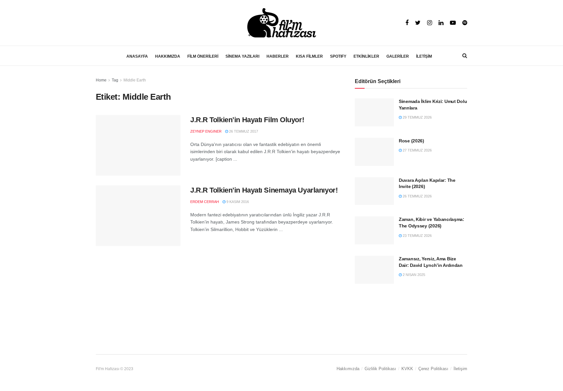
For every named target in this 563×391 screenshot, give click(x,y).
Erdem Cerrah (204, 202)
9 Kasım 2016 (237, 202)
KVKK (407, 368)
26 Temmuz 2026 (417, 196)
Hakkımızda (348, 368)
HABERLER (278, 56)
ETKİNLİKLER (366, 56)
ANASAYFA (137, 56)
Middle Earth (134, 80)
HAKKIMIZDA (167, 56)
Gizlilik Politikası (380, 368)
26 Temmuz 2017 (243, 131)
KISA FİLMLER (309, 56)
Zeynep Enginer (206, 131)
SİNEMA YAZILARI (242, 56)
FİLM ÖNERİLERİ (202, 56)
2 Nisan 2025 (413, 275)
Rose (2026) (411, 140)
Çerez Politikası (433, 368)
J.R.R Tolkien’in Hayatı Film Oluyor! (247, 120)
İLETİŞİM (424, 56)
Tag (115, 80)
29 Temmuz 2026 (417, 117)
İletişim (460, 368)
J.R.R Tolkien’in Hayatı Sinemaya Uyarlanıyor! (264, 190)
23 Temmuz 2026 (417, 236)
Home (101, 80)
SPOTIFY (338, 56)
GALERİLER (397, 56)
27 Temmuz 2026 (417, 150)
